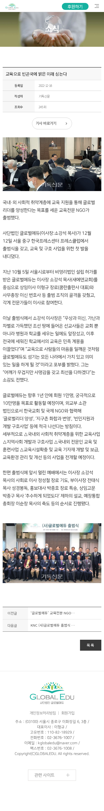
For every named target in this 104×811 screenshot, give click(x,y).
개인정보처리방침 (43, 713)
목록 (91, 645)
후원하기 (75, 6)
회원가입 (68, 713)
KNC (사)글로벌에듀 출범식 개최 (53, 625)
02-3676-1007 (59, 738)
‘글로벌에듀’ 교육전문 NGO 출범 (53, 613)
